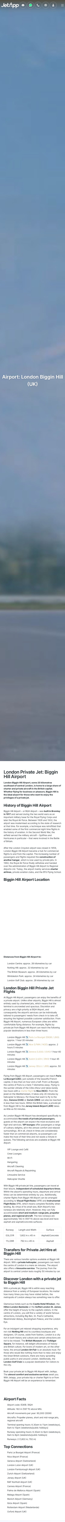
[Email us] (23, 5)
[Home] (10, 5)
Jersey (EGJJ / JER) (39, 1066)
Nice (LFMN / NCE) (38, 1044)
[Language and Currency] (45, 5)
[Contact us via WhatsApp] (30, 5)
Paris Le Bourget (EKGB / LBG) (44, 1037)
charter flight (26, 1091)
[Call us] (38, 5)
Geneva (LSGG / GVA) (39, 1051)
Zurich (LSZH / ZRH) (39, 1059)
